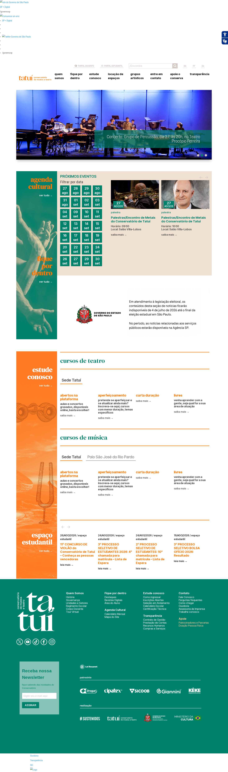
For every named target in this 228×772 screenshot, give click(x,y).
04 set (64, 214)
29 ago (86, 190)
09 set (75, 214)
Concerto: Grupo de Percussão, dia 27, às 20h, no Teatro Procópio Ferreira (153, 139)
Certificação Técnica (154, 608)
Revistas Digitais (113, 600)
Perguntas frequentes (190, 600)
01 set (75, 202)
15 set (97, 226)
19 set (97, 237)
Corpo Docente (74, 608)
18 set (86, 237)
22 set (75, 249)
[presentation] (201, 178)
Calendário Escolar (153, 605)
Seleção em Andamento (156, 603)
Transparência (36, 760)
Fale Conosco (186, 597)
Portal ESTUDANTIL (113, 66)
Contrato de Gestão (154, 619)
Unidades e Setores (77, 603)
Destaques (110, 597)
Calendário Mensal (115, 614)
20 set (64, 249)
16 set (64, 237)
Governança (73, 600)
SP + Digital (5, 7)
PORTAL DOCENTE (86, 66)
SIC (31, 765)
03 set (97, 202)
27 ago (65, 190)
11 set (97, 214)
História (70, 597)
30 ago (97, 190)
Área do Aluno (112, 603)
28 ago (76, 190)
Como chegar (186, 603)
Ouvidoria (184, 605)
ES (203, 66)
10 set (86, 214)
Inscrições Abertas (153, 600)
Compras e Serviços (154, 628)
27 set (75, 261)
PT (194, 66)
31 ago (65, 202)
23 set (86, 249)
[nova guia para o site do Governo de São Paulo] (9, 16)
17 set (75, 237)
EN (185, 66)
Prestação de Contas (155, 622)
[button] (16, 36)
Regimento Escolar (76, 605)
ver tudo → (45, 195)
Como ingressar (152, 597)
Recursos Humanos (154, 625)
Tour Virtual (72, 611)
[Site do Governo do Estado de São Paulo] (14, 2)
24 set (97, 249)
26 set (64, 261)
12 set (64, 226)
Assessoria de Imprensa (192, 608)
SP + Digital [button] (7, 20)
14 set (86, 226)
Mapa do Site (112, 616)
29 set (86, 261)
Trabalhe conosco (189, 611)
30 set (97, 261)
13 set (75, 226)
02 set (86, 202)
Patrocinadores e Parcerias (194, 622)
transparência (199, 74)
